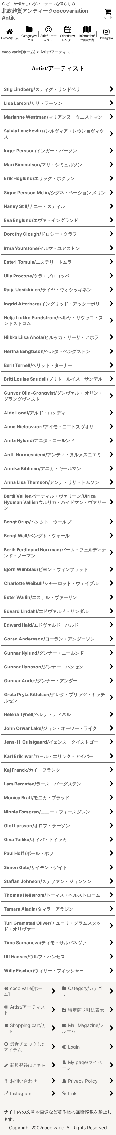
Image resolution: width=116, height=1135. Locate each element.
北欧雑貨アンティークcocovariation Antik (45, 14)
